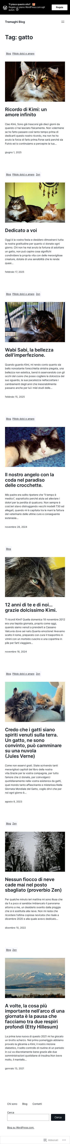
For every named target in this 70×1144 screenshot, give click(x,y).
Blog (8, 53)
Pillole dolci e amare (23, 53)
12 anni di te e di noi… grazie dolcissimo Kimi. (31, 607)
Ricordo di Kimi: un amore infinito (26, 112)
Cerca (10, 1112)
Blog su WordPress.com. (20, 1127)
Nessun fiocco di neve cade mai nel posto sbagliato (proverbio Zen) (33, 885)
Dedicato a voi (21, 230)
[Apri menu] (63, 22)
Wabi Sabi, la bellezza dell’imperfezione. (29, 352)
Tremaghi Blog (15, 22)
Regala (59, 7)
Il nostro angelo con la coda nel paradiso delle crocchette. (29, 480)
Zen (38, 174)
